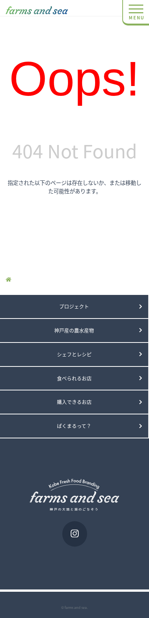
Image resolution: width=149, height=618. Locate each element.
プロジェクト (74, 306)
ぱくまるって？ (74, 425)
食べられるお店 (74, 378)
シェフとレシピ (74, 354)
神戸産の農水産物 (74, 330)
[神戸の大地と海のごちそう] (39, 8)
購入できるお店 (74, 401)
